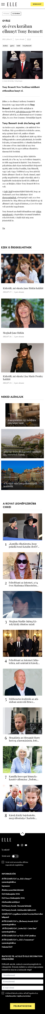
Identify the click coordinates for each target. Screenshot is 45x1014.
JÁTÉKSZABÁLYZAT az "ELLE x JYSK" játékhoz (19, 936)
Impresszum (6, 886)
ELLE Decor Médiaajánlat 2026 (13, 898)
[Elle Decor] (12, 4)
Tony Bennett (27, 45)
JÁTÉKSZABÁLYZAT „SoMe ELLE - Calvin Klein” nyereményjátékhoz (19, 930)
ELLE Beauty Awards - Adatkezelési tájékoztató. (19, 910)
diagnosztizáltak (9, 197)
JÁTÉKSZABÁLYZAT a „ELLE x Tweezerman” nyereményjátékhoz (18, 941)
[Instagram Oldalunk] (22, 845)
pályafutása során (23, 111)
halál (18, 45)
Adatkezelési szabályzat (11, 902)
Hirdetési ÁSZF (7, 947)
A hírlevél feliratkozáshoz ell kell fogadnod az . (21, 994)
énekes (5, 45)
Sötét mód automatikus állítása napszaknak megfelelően (16, 863)
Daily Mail (8, 191)
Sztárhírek (16, 13)
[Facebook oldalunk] (18, 845)
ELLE (29, 39)
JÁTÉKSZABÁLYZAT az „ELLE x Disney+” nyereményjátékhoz (17, 880)
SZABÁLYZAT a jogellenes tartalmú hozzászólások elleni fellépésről (22, 915)
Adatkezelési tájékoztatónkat (18, 996)
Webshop (37, 4)
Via (3, 228)
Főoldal (6, 13)
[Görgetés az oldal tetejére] (22, 833)
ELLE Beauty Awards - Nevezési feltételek (16, 906)
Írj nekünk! (6, 850)
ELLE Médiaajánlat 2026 (11, 894)
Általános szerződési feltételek (13, 890)
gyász (12, 45)
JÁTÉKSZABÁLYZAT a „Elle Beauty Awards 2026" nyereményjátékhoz (20, 923)
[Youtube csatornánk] (26, 845)
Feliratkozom (23, 1006)
